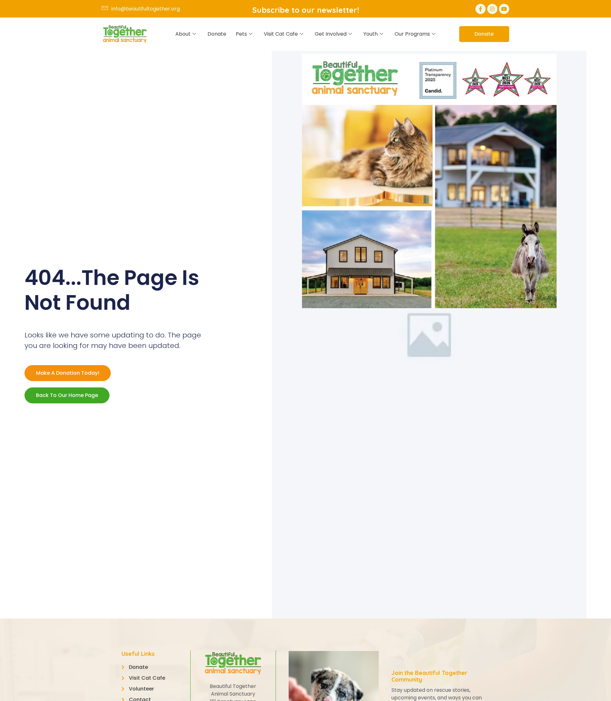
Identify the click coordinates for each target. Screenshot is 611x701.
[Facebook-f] (480, 9)
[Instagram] (492, 9)
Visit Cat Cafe (281, 34)
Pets (241, 34)
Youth (370, 34)
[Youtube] (504, 9)
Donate (216, 34)
